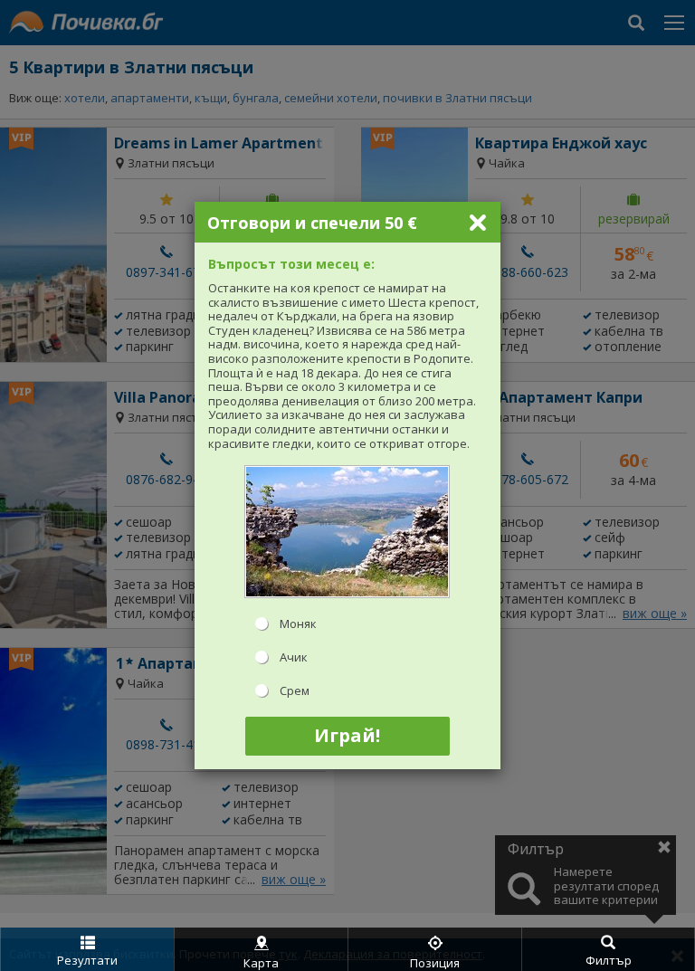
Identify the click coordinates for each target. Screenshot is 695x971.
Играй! (347, 735)
